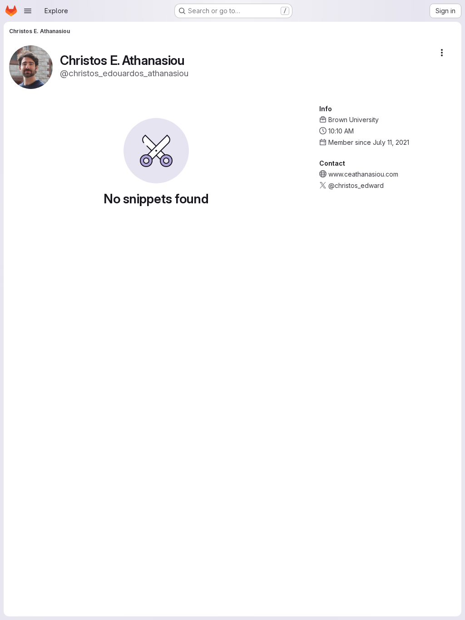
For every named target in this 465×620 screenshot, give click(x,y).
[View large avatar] (31, 66)
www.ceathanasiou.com (363, 174)
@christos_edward (356, 185)
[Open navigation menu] (27, 11)
